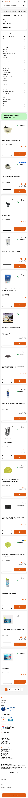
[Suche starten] (24, 5)
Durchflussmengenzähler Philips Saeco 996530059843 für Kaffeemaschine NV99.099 (12, 177)
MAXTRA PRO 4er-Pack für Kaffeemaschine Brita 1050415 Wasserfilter (13, 630)
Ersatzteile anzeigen (14, 795)
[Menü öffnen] (3, 2)
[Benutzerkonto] (21, 2)
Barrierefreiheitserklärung (6, 790)
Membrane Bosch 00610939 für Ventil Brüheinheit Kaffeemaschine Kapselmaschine (13, 367)
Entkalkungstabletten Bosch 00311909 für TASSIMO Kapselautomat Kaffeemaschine (13, 593)
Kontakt (2, 705)
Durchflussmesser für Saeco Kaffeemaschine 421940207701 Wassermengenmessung (12, 139)
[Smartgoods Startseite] (7, 1)
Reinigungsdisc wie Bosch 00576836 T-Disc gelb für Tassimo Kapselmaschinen (13, 555)
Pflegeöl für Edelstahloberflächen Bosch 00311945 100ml (13, 404)
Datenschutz (4, 781)
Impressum (3, 779)
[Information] (19, 2)
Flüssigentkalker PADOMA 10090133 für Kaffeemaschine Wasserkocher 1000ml (11, 328)
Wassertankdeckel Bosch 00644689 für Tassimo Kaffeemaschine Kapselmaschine (13, 518)
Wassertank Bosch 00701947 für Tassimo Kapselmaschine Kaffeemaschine (11, 252)
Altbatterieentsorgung (6, 787)
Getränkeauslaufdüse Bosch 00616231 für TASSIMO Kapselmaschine (13, 214)
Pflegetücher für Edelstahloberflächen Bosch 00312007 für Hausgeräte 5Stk (12, 289)
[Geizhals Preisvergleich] (11, 709)
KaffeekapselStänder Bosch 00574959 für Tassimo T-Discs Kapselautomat (14, 441)
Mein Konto (3, 700)
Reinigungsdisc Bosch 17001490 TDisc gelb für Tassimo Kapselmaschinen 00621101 (12, 480)
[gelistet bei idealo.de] (3, 709)
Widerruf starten (14, 772)
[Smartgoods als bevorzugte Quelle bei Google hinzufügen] (8, 727)
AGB (2, 784)
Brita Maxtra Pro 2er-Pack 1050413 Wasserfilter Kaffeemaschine (12, 667)
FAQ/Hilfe (3, 702)
